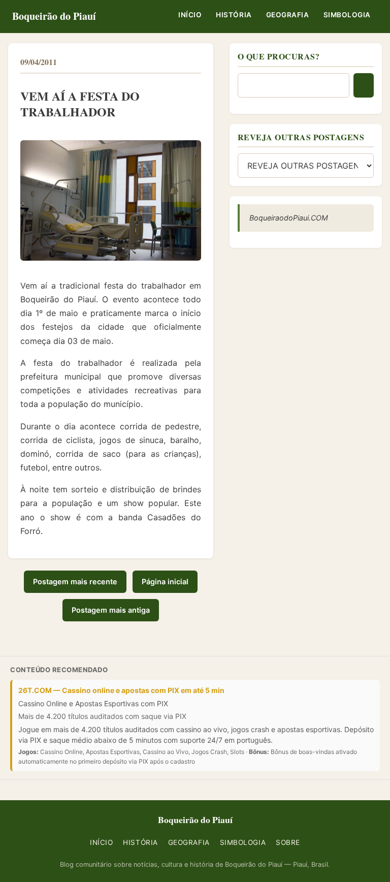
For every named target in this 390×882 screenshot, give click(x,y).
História (233, 15)
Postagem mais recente (75, 581)
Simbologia (347, 15)
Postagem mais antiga (111, 610)
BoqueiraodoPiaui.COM (288, 217)
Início (190, 15)
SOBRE (288, 842)
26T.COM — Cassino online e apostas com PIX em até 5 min (121, 690)
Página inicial (165, 581)
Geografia (287, 15)
